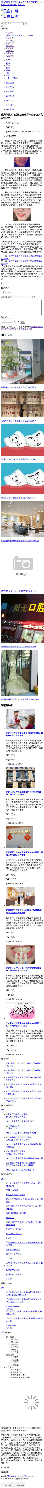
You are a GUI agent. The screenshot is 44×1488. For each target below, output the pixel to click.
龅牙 (14, 35)
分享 (8, 75)
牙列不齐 (21, 35)
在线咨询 (5, 5)
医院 (8, 68)
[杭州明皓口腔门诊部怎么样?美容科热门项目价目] (24, 1064)
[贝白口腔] (22, 14)
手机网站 (21, 5)
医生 (8, 65)
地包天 (9, 35)
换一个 (17, 322)
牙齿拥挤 (29, 35)
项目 (8, 73)
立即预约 (13, 5)
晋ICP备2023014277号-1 (17, 1476)
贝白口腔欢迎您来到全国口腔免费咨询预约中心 (21, 2)
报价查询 (20, 1485)
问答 (8, 70)
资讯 (8, 63)
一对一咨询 (11, 78)
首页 (8, 60)
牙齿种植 (10, 41)
